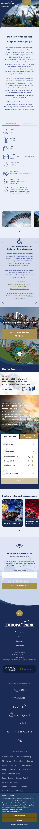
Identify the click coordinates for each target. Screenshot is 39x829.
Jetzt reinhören (27, 669)
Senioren (7, 465)
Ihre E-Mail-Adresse (19, 570)
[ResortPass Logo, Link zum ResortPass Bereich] (19, 739)
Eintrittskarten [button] (10, 437)
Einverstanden (19, 815)
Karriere (30, 761)
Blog (4, 769)
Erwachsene (9, 456)
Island (11, 148)
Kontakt (19, 641)
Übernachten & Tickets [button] (29, 436)
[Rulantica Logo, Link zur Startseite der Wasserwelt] (19, 690)
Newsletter (19, 632)
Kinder (7, 461)
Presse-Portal (7, 778)
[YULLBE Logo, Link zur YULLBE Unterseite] (19, 723)
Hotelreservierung (23, 757)
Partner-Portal (22, 778)
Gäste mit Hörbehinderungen (19, 289)
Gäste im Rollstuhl (19, 282)
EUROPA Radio (26, 765)
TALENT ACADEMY (9, 787)
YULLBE (13, 765)
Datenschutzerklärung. (13, 811)
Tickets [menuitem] (27, 2)
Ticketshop (6, 761)
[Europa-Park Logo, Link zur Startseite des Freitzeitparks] (7, 2)
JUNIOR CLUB (14, 769)
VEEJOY (24, 787)
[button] (16, 212)
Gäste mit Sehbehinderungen (19, 286)
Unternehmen (7, 757)
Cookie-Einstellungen (19, 825)
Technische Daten (28, 123)
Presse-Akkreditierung (11, 774)
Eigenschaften (11, 123)
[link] (19, 613)
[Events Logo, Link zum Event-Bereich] (19, 706)
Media (4, 765)
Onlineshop (18, 761)
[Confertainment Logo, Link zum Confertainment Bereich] (19, 714)
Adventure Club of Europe (12, 791)
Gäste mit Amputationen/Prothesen (19, 284)
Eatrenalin (27, 769)
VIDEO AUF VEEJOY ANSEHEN (19, 334)
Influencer (19, 646)
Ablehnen (19, 820)
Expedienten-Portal (10, 782)
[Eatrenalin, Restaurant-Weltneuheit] (19, 731)
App (19, 636)
